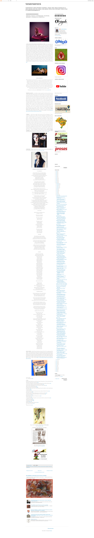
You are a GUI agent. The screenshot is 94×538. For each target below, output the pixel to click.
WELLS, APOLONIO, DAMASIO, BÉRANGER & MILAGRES (60, 238)
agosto (57, 188)
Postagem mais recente (29, 470)
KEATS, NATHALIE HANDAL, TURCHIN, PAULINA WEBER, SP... (61, 242)
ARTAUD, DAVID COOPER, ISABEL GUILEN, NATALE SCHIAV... (61, 329)
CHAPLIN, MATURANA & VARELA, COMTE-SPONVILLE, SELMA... (61, 344)
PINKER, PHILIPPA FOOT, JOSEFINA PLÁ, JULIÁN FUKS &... (61, 229)
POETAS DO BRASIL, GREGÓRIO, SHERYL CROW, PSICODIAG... (61, 316)
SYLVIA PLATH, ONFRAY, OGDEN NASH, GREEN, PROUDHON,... (60, 270)
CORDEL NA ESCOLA (34, 519)
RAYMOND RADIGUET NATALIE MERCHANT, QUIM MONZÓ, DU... (61, 217)
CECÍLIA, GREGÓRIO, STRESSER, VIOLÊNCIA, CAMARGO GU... (61, 356)
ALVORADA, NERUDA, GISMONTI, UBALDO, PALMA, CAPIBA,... (61, 352)
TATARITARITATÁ (33, 4)
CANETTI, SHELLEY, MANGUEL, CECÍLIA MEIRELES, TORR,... (60, 249)
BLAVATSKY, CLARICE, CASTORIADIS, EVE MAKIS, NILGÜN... (61, 247)
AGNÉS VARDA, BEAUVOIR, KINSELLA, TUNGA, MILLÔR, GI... (61, 231)
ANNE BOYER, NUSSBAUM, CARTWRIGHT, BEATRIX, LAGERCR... (60, 272)
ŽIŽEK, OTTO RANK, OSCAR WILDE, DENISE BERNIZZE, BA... (61, 322)
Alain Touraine (31, 466)
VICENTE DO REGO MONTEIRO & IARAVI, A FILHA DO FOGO (61, 199)
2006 (56, 371)
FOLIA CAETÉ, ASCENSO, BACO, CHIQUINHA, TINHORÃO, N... (60, 348)
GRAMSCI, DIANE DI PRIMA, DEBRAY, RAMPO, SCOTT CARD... (61, 268)
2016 (56, 182)
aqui (26, 62)
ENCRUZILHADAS (58, 215)
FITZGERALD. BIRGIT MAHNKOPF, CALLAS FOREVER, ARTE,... (61, 298)
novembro (57, 184)
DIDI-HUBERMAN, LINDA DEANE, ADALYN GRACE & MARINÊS (36, 475)
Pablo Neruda (50, 466)
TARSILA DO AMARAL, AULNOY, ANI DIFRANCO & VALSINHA (61, 305)
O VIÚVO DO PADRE (59, 241)
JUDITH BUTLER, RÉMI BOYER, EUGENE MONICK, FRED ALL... (61, 335)
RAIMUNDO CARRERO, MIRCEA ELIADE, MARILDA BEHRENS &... (61, 333)
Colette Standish (35, 466)
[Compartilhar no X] (35, 465)
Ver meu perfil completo (58, 35)
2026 (56, 171)
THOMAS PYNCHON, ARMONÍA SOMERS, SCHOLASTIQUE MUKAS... (60, 214)
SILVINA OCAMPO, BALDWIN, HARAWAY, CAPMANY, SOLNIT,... (61, 263)
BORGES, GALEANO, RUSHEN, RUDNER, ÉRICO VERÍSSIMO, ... (61, 221)
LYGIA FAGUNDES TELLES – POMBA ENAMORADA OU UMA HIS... (61, 222)
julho (57, 189)
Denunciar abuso (51, 528)
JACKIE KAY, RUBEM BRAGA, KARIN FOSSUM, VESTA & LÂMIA (61, 300)
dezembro (57, 183)
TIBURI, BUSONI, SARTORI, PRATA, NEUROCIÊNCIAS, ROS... (61, 206)
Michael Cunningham (45, 466)
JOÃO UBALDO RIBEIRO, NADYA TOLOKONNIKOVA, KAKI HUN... (61, 294)
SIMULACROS (58, 232)
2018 (56, 180)
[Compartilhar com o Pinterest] (37, 465)
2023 (56, 174)
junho (57, 190)
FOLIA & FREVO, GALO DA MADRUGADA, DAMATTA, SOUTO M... (61, 346)
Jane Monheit (39, 466)
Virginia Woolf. (28, 467)
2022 (56, 175)
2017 (56, 181)
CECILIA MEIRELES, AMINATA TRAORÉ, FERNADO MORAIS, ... (61, 256)
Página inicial (39, 470)
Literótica (42, 466)
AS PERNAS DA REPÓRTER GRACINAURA (60, 274)
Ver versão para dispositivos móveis (39, 472)
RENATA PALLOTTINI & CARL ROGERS (61, 284)
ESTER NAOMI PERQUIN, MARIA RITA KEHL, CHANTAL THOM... (61, 338)
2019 (56, 179)
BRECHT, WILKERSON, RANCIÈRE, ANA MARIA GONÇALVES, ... (61, 319)
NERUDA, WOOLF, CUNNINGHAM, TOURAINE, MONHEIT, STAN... (61, 219)
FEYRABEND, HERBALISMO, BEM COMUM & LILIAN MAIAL (61, 276)
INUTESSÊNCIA (58, 224)
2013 (56, 363)
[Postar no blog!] (34, 465)
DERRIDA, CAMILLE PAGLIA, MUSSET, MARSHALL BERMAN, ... (61, 326)
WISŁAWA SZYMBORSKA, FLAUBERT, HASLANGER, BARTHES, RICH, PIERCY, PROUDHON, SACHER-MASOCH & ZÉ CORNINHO (41, 510)
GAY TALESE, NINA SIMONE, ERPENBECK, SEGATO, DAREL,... (61, 239)
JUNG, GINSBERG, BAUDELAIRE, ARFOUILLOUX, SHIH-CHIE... (61, 324)
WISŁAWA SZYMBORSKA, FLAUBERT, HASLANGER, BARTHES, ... (61, 259)
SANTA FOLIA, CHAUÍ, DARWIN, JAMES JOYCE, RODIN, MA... (61, 354)
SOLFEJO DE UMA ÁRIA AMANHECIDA (61, 204)
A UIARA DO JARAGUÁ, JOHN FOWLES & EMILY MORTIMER (61, 303)
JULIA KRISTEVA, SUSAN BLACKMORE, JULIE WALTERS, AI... (61, 340)
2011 (56, 365)
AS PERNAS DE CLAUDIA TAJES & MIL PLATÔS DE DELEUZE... (61, 280)
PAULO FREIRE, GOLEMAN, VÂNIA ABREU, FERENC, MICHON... (61, 211)
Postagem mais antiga (50, 470)
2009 (56, 367)
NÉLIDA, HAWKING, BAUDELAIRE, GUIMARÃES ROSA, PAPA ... (61, 225)
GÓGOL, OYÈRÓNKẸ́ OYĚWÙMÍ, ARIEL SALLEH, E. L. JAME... (61, 336)
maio (57, 191)
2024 (56, 173)
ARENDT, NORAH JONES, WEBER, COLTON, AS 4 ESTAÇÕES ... (61, 244)
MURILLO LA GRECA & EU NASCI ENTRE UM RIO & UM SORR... (60, 201)
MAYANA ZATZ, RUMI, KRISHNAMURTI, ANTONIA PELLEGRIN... (61, 266)
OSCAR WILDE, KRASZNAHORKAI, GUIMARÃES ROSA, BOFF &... (61, 302)
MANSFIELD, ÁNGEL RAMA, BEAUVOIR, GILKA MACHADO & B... (61, 227)
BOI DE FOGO (58, 317)
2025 (56, 172)
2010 (56, 366)
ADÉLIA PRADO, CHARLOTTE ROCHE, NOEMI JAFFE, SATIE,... (61, 236)
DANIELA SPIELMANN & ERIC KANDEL (61, 283)
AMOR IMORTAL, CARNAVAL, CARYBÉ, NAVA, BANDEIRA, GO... (61, 350)
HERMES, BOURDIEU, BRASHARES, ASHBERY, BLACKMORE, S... (61, 258)
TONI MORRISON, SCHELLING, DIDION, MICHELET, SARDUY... (60, 261)
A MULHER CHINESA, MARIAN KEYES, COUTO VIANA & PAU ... (61, 307)
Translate (61, 376)
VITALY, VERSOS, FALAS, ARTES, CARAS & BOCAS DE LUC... (60, 296)
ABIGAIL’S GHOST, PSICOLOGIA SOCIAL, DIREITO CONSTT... (60, 291)
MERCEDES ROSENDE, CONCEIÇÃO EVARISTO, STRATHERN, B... (61, 357)
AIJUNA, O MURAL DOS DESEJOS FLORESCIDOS (61, 342)
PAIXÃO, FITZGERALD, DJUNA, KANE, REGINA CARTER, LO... (61, 209)
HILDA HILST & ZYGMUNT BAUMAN (61, 285)
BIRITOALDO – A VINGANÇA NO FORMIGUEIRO (60, 197)
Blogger (51, 530)
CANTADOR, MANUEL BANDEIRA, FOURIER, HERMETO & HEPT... (61, 312)
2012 (56, 364)
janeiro (57, 359)
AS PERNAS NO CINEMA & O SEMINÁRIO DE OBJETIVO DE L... (61, 282)
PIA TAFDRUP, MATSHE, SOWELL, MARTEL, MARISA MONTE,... (61, 253)
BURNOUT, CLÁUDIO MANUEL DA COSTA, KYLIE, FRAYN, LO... (61, 208)
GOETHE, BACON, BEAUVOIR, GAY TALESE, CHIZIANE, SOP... (61, 251)
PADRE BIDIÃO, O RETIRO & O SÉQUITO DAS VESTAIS (60, 320)
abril (57, 192)
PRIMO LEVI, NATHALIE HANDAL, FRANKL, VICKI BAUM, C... (61, 234)
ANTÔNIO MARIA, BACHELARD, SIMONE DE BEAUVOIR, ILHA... (61, 331)
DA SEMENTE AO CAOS (59, 254)
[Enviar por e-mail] (33, 465)
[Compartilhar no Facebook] (36, 465)
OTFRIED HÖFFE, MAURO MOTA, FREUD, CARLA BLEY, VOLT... (60, 310)
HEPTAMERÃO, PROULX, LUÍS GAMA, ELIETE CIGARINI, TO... (61, 314)
